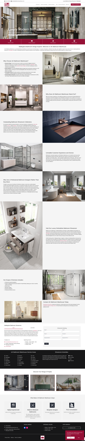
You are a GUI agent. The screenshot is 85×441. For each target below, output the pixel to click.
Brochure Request (62, 4)
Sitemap (12, 437)
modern (18, 65)
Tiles (57, 4)
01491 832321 (8, 346)
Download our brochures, (47, 304)
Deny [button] (79, 437)
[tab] (13, 328)
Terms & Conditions (18, 437)
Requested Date (47, 337)
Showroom (38, 4)
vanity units (35, 124)
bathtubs (14, 125)
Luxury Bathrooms (68, 389)
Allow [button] (71, 437)
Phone (45, 333)
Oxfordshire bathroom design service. (49, 305)
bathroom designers (63, 240)
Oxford (7, 355)
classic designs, (23, 65)
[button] (83, 8)
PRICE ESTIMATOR (76, 4)
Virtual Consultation (44, 4)
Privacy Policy (7, 437)
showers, (8, 125)
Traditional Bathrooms (42, 389)
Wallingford (11, 50)
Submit (46, 343)
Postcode (64, 333)
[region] (42, 23)
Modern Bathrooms (16, 389)
